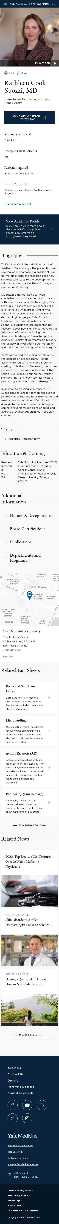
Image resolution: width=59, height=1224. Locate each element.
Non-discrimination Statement (23, 1211)
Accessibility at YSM (18, 1196)
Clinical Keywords (20, 1093)
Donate (13, 1080)
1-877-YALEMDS (39, 4)
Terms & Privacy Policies (20, 1191)
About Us (14, 1068)
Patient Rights (15, 1201)
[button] (29, 515)
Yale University (15, 1152)
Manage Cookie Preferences (23, 1164)
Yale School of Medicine (20, 1145)
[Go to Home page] (18, 4)
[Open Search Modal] (54, 4)
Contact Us (15, 1074)
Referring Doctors (21, 1087)
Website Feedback (18, 1158)
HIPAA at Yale (14, 1206)
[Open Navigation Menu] (5, 4)
